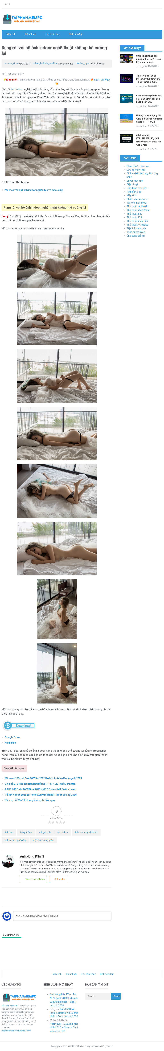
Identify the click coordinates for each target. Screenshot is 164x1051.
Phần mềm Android (137, 199)
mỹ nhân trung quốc (43, 840)
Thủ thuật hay (134, 213)
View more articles (35, 879)
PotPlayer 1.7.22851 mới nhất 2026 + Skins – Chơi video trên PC (64, 1027)
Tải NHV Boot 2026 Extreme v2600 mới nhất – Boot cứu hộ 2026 (148, 78)
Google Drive (12, 737)
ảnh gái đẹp (26, 832)
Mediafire (10, 742)
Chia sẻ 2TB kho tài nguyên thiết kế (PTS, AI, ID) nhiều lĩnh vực (149, 59)
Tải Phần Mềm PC (9, 1005)
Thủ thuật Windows (137, 224)
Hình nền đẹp (75, 34)
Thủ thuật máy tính (137, 221)
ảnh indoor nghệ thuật (86, 832)
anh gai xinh (45, 832)
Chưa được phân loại (138, 166)
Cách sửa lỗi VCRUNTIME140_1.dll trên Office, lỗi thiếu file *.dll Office (148, 140)
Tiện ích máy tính (136, 228)
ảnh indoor (17, 89)
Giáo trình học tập (136, 188)
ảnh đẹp (9, 832)
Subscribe (59, 879)
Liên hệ (6, 4)
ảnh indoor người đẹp (15, 840)
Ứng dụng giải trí (136, 235)
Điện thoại (132, 184)
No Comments (53, 63)
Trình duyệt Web (136, 232)
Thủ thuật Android (137, 206)
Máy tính (131, 195)
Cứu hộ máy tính (136, 169)
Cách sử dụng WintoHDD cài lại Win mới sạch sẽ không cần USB (149, 98)
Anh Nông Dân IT (59, 994)
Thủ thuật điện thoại (138, 210)
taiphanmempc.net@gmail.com (16, 1031)
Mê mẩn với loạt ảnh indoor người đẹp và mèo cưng (34, 190)
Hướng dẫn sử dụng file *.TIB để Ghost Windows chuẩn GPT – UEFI (149, 118)
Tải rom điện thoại (137, 202)
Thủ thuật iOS (134, 217)
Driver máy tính (135, 180)
